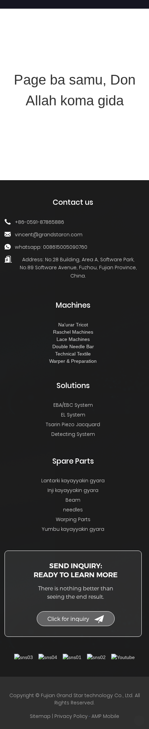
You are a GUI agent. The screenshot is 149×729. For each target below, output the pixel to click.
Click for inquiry (68, 618)
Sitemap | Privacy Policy (59, 716)
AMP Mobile (105, 716)
